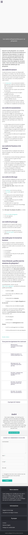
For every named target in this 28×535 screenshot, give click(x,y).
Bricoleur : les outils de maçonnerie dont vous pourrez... (16, 383)
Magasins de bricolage (8, 510)
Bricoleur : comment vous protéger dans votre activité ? (17, 374)
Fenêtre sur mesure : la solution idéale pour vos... (17, 354)
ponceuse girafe (10, 232)
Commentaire (5, 441)
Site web (4, 468)
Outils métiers (6, 337)
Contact (4, 523)
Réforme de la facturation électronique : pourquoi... (17, 346)
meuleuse (8, 190)
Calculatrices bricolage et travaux (10, 512)
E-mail (4, 461)
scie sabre (8, 192)
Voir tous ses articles (14, 432)
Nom (3, 455)
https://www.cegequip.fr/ (7, 286)
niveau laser (8, 83)
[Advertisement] (14, 18)
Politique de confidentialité (9, 527)
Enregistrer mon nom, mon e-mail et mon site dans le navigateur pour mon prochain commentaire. (13, 475)
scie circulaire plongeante (11, 214)
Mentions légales (6, 525)
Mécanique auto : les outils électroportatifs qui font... (16, 364)
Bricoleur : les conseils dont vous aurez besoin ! (16, 392)
